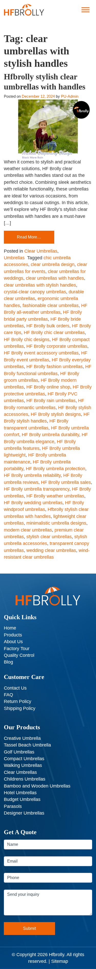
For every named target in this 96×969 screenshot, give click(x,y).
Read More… (29, 237)
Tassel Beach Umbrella (27, 745)
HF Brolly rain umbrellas (51, 400)
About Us (13, 641)
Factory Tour (16, 648)
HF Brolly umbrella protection (55, 468)
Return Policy (17, 701)
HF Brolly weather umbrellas (55, 496)
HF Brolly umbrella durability (50, 434)
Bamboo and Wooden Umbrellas (37, 786)
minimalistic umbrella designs (56, 523)
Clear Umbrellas (40, 251)
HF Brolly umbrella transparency (36, 489)
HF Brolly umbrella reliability (32, 475)
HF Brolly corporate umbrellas (56, 346)
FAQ (8, 694)
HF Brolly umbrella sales (66, 482)
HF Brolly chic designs (26, 339)
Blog (8, 662)
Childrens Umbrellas (24, 779)
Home (10, 628)
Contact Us (15, 688)
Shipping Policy (19, 708)
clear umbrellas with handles (55, 278)
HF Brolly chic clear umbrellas (54, 332)
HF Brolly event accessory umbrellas (41, 352)
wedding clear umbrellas (51, 550)
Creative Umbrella (22, 738)
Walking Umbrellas (23, 765)
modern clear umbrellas (28, 530)
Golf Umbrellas (19, 752)
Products (13, 634)
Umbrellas (14, 257)
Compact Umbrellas (24, 758)
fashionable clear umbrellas (51, 305)
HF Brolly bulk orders (47, 325)
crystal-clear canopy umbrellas (35, 291)
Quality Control (19, 655)
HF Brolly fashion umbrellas (54, 366)
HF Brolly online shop (48, 387)
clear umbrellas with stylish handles (40, 285)
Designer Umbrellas (24, 813)
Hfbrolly (56, 954)
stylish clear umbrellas (49, 536)
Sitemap (59, 961)
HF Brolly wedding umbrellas (33, 502)
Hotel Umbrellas (20, 792)
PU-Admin (69, 96)
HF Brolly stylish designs (56, 414)
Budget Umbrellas (22, 799)
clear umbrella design (52, 264)
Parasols (13, 806)
